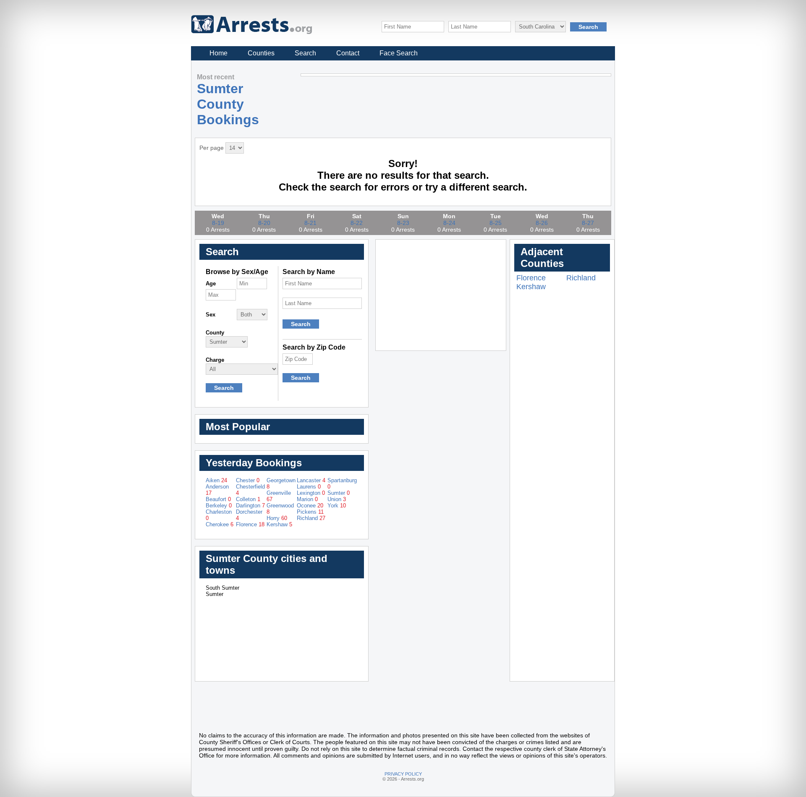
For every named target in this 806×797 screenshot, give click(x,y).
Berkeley (219, 505)
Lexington (311, 493)
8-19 (218, 223)
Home (218, 53)
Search (305, 53)
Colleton (248, 499)
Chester (247, 480)
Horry (277, 518)
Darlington (250, 505)
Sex (210, 314)
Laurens (309, 486)
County (215, 332)
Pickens (310, 512)
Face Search (398, 53)
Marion (307, 499)
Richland (311, 518)
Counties (261, 53)
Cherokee (219, 524)
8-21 (310, 223)
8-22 (357, 223)
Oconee (310, 505)
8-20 (264, 223)
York (336, 505)
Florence (250, 524)
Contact (347, 53)
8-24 (449, 223)
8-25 (495, 223)
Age (211, 283)
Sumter (338, 493)
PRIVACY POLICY (403, 773)
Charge (215, 360)
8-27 (588, 223)
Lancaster (311, 480)
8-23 (403, 223)
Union (336, 499)
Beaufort (218, 499)
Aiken (216, 480)
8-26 (542, 223)
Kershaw (279, 524)
